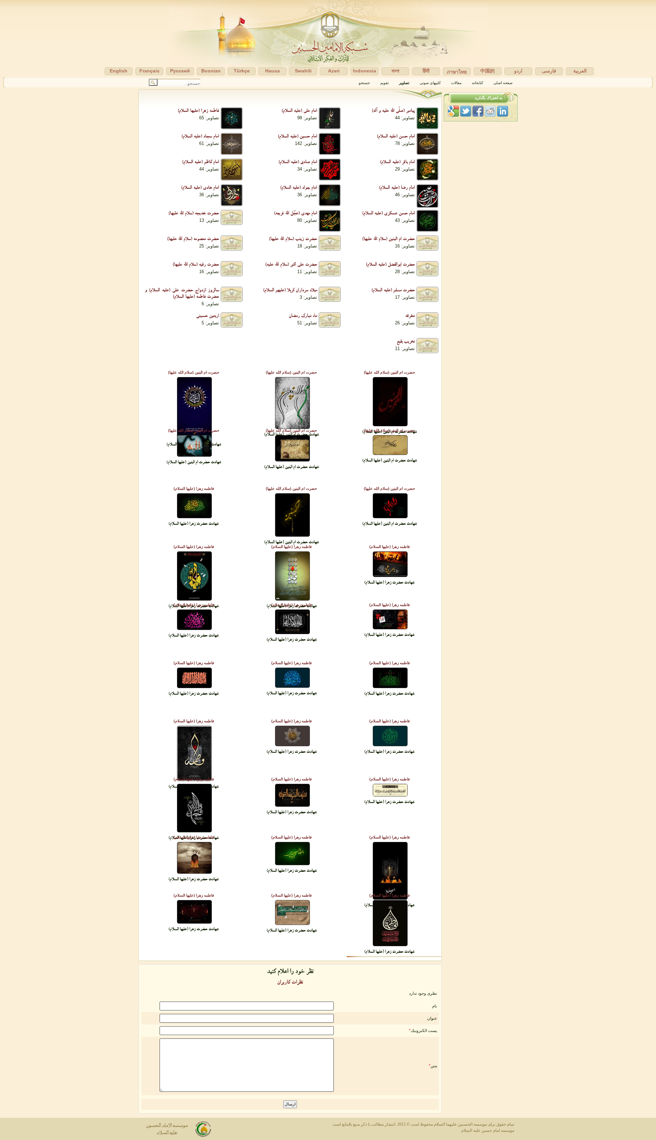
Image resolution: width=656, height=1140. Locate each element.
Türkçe (242, 70)
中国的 (487, 70)
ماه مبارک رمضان (303, 316)
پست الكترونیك (424, 1030)
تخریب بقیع (406, 342)
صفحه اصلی (502, 83)
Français (149, 70)
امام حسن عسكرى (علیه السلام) (388, 214)
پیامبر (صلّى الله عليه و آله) (393, 111)
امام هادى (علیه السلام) (200, 188)
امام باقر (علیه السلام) (397, 162)
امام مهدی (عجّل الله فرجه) (295, 214)
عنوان (432, 1018)
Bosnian (211, 70)
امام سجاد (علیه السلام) (200, 137)
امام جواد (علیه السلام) (298, 188)
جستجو (364, 83)
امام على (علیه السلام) (299, 111)
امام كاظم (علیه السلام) (200, 162)
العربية (580, 70)
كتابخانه (477, 83)
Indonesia (364, 70)
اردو (518, 70)
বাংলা (395, 70)
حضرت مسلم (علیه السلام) (393, 291)
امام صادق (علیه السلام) (297, 162)
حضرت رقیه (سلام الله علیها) (196, 265)
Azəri (334, 70)
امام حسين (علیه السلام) (297, 137)
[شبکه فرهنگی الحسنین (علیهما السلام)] (328, 39)
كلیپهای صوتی (430, 83)
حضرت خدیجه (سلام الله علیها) (193, 214)
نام (434, 1006)
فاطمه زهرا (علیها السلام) (198, 111)
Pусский (180, 70)
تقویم (384, 83)
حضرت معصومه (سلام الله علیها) (193, 239)
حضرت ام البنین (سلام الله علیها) (388, 239)
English (118, 70)
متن (433, 1065)
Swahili (303, 70)
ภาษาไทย (457, 72)
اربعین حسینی (207, 316)
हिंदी (426, 70)
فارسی (549, 70)
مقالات (456, 83)
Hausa (272, 70)
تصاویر (404, 83)
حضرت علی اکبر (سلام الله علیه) (291, 265)
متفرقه (410, 316)
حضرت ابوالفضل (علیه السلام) (390, 265)
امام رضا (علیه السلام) (397, 188)
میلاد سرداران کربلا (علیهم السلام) (290, 291)
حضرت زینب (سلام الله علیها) (293, 239)
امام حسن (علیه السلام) (396, 137)
